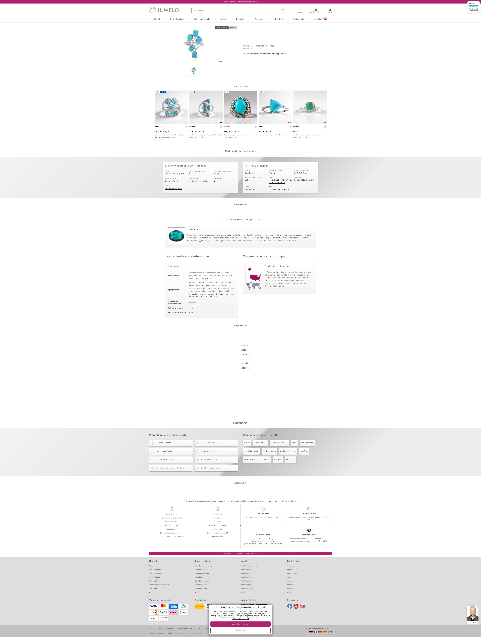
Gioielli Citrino (201, 588)
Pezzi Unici (260, 19)
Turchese (249, 173)
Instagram (302, 606)
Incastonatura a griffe (304, 179)
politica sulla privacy (239, 619)
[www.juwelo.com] (330, 632)
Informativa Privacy (184, 628)
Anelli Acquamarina (249, 566)
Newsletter (217, 529)
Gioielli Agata (200, 570)
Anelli (294, 443)
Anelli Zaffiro (154, 581)
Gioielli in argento (251, 451)
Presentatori (218, 518)
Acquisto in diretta (171, 525)
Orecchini (153, 588)
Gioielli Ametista (202, 577)
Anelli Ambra (246, 573)
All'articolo (239, 204)
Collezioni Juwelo (202, 19)
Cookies (199, 628)
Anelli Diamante (155, 570)
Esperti (217, 522)
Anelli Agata (246, 570)
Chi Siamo (217, 514)
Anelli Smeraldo (155, 573)
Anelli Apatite (246, 581)
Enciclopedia (299, 19)
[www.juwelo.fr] (315, 632)
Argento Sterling (172, 181)
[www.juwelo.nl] (320, 632)
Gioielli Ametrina (202, 581)
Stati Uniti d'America (279, 189)
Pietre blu (278, 459)
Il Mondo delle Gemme (216, 533)
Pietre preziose (260, 443)
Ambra (290, 577)
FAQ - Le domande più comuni (172, 537)
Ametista (291, 585)
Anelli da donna (307, 443)
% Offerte (304, 451)
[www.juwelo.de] (311, 632)
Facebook (289, 606)
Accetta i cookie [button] (240, 624)
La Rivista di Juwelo (217, 525)
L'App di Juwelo (172, 529)
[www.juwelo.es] (325, 632)
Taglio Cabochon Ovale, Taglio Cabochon (280, 181)
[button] (300, 10)
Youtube (295, 606)
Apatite (290, 588)
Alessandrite (292, 573)
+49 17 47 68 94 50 (263, 539)
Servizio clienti (263, 535)
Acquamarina (292, 566)
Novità (223, 19)
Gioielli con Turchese (279, 443)
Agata (289, 570)
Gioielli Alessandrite (203, 573)
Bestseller (240, 19)
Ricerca (283, 10)
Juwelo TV (320, 19)
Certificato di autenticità (172, 518)
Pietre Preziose (177, 19)
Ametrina (291, 581)
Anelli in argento (269, 451)
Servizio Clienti (172, 514)
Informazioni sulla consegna (172, 533)
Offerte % (279, 19)
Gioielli (157, 19)
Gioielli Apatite (201, 585)
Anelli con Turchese (288, 451)
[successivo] (328, 115)
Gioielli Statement (173, 188)
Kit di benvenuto (171, 522)
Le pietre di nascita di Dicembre (256, 459)
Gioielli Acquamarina (203, 566)
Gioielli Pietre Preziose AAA (160, 585)
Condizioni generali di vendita (161, 628)
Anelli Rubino (154, 577)
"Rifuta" (240, 615)
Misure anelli (217, 537)
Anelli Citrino (246, 588)
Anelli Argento (247, 585)
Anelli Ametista (247, 577)
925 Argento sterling (199, 181)
